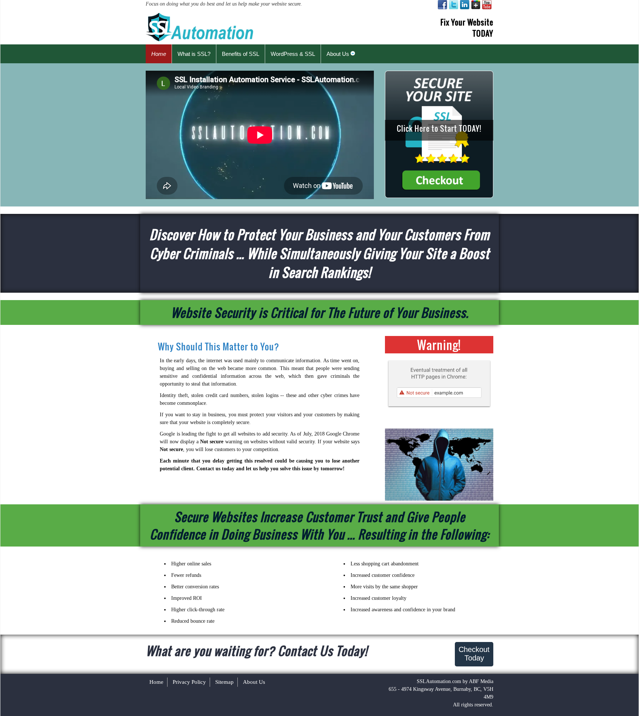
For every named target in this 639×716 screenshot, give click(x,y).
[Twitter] (453, 4)
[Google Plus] (475, 4)
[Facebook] (442, 4)
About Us (254, 682)
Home (156, 682)
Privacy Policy (189, 682)
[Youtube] (486, 4)
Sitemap (224, 682)
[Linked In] (464, 4)
